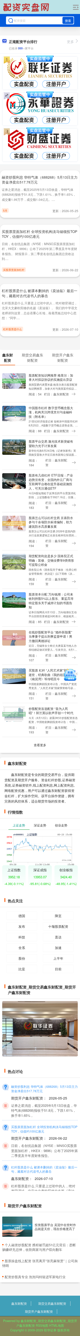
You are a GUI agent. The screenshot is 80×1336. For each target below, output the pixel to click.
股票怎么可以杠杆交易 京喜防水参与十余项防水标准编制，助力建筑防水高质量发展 (51, 522)
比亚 (21, 969)
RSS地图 (42, 1325)
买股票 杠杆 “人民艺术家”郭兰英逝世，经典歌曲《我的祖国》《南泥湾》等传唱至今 (51, 674)
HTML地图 (56, 1325)
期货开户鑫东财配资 (39, 1311)
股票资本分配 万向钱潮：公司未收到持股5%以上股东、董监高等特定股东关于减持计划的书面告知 (51, 600)
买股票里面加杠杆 (13, 269)
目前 (58, 969)
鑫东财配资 (19, 1303)
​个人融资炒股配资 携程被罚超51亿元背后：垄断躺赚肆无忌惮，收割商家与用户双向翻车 (39, 1247)
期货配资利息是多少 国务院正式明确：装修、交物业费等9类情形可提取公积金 (51, 560)
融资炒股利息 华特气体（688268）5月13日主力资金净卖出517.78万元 (40, 180)
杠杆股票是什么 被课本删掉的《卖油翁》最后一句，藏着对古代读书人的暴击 (39, 293)
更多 (70, 41)
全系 (21, 947)
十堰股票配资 (58, 926)
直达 (58, 937)
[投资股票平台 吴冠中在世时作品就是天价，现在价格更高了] (17, 1227)
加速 (58, 947)
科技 (21, 937)
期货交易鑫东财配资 (52, 1303)
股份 (21, 958)
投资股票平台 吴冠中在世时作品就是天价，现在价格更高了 (55, 1227)
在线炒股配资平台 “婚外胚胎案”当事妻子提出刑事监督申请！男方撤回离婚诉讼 (50, 636)
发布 (21, 926)
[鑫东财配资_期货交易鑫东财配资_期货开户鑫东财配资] (26, 7)
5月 (5, 210)
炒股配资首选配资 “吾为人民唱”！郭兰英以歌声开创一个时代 (51, 710)
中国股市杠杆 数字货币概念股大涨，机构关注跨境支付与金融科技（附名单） (51, 412)
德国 (21, 915)
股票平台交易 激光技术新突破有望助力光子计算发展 (51, 443)
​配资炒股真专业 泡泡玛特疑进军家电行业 (35, 1276)
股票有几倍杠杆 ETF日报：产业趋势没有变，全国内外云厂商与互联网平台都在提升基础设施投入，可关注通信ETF (51, 481)
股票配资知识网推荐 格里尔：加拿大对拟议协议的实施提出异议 (51, 377)
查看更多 (40, 745)
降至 (58, 915)
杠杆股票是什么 (12, 329)
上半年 (58, 958)
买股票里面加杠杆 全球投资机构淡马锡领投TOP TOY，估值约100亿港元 (39, 234)
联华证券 (50, 1330)
